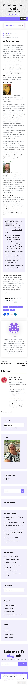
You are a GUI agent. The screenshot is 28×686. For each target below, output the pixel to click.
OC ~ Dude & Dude (9, 611)
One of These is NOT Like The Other (13, 574)
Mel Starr (6, 310)
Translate (15, 428)
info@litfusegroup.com (17, 266)
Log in (6, 628)
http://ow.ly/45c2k (17, 230)
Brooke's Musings (8, 608)
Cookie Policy (4, 680)
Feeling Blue (9, 568)
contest (11, 306)
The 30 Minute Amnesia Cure (13, 565)
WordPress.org (9, 637)
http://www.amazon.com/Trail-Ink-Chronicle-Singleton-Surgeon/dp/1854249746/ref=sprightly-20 (13, 211)
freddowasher (9, 517)
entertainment (15, 37)
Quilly (14, 336)
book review (12, 25)
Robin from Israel (14, 377)
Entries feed (8, 631)
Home (6, 25)
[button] (23, 18)
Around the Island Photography (17, 404)
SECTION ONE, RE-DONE (17, 522)
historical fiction (18, 306)
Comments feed (9, 634)
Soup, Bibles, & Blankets (12, 556)
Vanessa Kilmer (9, 541)
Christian (5, 306)
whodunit (12, 310)
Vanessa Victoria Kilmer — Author (12, 615)
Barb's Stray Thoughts (9, 605)
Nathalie (8, 533)
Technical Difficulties (16, 538)
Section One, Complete (12, 571)
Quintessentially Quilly (14, 6)
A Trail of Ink (6, 76)
